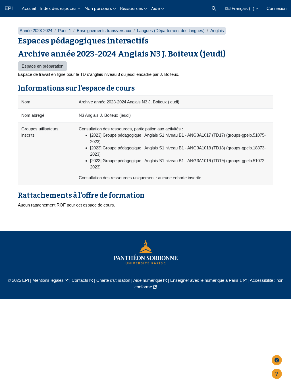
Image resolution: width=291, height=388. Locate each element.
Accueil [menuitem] (29, 8)
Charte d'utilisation (113, 280)
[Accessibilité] (277, 360)
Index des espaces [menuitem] (58, 8)
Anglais (217, 30)
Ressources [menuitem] (131, 8)
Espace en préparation (42, 66)
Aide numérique (147, 280)
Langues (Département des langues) (171, 30)
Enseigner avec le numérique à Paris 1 (206, 280)
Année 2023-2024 (36, 30)
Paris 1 (64, 30)
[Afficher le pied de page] (277, 374)
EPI (9, 8)
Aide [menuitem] (155, 8)
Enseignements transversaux (104, 30)
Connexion (276, 8)
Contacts (80, 280)
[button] (214, 8)
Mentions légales (48, 280)
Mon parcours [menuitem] (98, 8)
